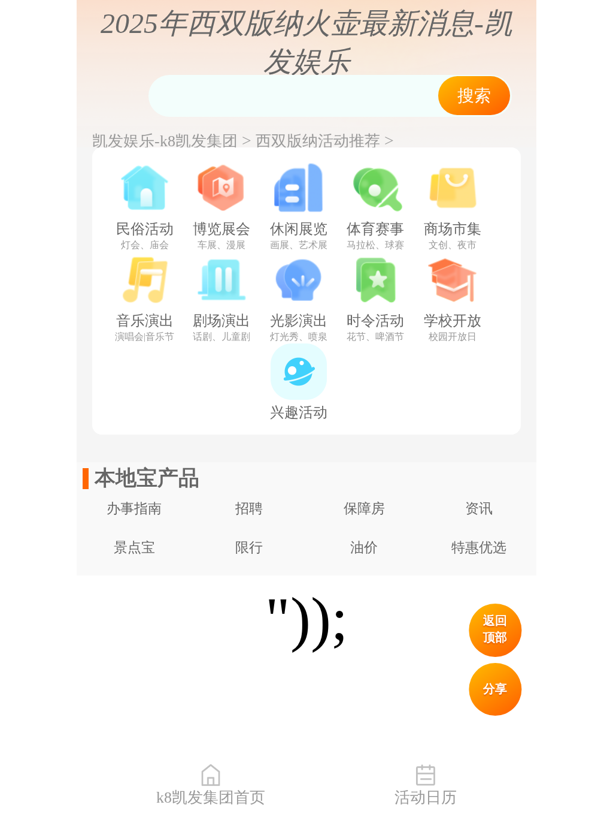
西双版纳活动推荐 (318, 141)
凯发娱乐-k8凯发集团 (165, 141)
